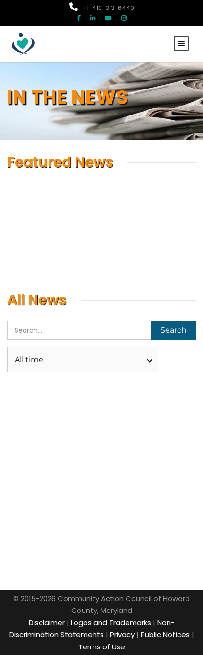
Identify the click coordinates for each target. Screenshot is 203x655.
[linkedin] (92, 18)
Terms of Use (101, 647)
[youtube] (108, 18)
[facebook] (79, 18)
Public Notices (165, 634)
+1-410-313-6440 (108, 7)
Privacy (122, 634)
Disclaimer (47, 623)
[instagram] (124, 18)
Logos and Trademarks (111, 623)
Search (173, 330)
